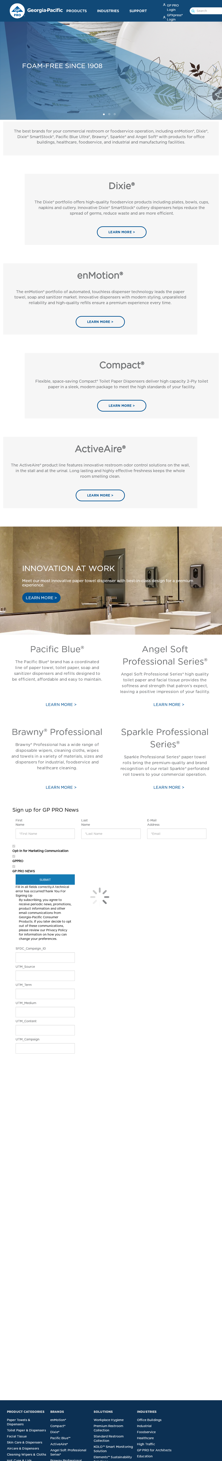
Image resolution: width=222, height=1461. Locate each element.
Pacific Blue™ (60, 1438)
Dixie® (54, 1432)
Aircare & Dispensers (23, 1448)
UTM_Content (22, 1021)
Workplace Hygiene (109, 1420)
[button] (92, 10)
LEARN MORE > (41, 598)
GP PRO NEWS (23, 871)
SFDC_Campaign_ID (22, 948)
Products (76, 11)
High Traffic (146, 1444)
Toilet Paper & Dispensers (26, 1430)
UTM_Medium (22, 1003)
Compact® (57, 1426)
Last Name (85, 822)
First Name (20, 822)
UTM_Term (22, 985)
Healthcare (145, 1438)
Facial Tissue (17, 1436)
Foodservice (146, 1432)
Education (145, 1456)
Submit (45, 879)
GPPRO (17, 861)
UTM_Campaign (22, 1039)
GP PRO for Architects (154, 1450)
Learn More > (61, 787)
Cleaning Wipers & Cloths (26, 1454)
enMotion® (58, 1420)
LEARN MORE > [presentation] (121, 232)
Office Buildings (149, 1420)
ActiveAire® (59, 1444)
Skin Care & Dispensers (24, 1442)
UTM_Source (22, 966)
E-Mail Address (153, 822)
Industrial (144, 1426)
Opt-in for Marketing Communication (40, 851)
